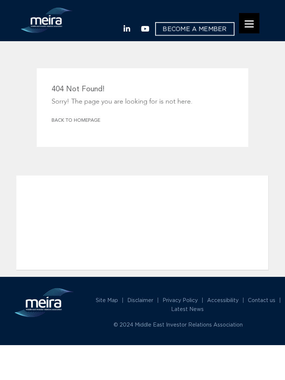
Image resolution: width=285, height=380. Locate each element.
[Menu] (249, 23)
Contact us (261, 300)
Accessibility (223, 300)
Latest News (187, 309)
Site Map (107, 300)
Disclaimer (140, 300)
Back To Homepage (76, 120)
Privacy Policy (180, 300)
